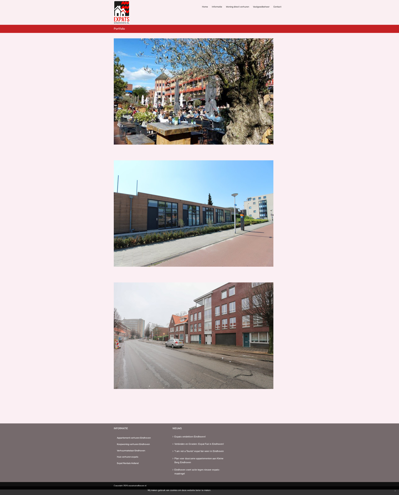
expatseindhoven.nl (137, 486)
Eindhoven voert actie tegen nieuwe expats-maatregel (197, 471)
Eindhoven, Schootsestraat (199, 213)
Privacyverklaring (243, 490)
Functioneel (227, 490)
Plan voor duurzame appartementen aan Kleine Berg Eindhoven (199, 460)
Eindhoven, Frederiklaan (199, 336)
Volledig (216, 490)
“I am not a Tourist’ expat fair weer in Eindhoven (199, 451)
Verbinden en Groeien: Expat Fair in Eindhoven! (199, 444)
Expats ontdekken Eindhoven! (190, 436)
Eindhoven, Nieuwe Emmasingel (199, 91)
